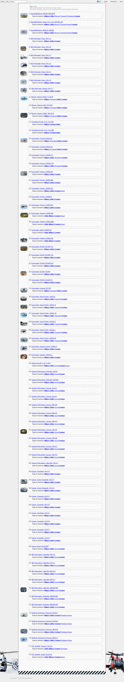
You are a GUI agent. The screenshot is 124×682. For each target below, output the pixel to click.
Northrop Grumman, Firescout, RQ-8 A (44, 613)
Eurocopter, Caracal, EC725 (41, 288)
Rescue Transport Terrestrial (62, 16)
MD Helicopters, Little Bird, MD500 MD (44, 588)
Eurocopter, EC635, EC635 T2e (42, 255)
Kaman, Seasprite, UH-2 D (40, 538)
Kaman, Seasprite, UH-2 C (40, 530)
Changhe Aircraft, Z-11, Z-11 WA (42, 122)
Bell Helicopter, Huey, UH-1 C (41, 55)
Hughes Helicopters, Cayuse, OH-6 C (44, 446)
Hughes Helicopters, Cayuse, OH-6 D (44, 455)
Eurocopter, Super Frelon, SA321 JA (43, 313)
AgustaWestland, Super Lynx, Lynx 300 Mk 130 (47, 22)
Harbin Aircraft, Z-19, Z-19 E (41, 363)
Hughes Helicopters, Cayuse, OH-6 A (44, 430)
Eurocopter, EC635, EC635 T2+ (42, 247)
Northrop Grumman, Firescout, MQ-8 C (44, 638)
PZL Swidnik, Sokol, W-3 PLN (41, 654)
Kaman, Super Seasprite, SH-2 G (42, 488)
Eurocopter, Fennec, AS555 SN (42, 188)
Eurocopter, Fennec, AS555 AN (42, 172)
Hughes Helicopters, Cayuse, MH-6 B (44, 405)
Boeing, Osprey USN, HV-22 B (42, 105)
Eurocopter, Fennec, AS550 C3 (42, 155)
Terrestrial (55, 141)
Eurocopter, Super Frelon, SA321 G (43, 305)
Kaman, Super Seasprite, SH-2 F (42, 480)
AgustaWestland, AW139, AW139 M (43, 14)
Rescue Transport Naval (60, 24)
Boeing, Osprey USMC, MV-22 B (42, 113)
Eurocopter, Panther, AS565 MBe (42, 222)
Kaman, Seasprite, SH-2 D (40, 471)
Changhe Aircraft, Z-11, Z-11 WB (42, 130)
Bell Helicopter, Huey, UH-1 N (41, 80)
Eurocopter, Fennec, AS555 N (41, 197)
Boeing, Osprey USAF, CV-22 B (42, 97)
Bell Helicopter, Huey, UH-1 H (41, 72)
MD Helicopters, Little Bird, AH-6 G (43, 555)
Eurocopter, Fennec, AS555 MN (42, 180)
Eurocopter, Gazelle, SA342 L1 (42, 355)
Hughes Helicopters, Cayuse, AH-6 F (44, 396)
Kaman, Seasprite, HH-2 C (40, 496)
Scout (54, 374)
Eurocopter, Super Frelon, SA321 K (43, 321)
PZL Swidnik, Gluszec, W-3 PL (42, 646)
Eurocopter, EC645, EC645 (40, 272)
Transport (55, 99)
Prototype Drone (58, 615)
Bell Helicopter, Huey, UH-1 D (41, 63)
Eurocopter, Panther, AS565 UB (42, 238)
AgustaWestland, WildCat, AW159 (42, 30)
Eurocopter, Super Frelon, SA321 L (43, 330)
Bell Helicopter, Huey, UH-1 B (41, 47)
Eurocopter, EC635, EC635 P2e (42, 263)
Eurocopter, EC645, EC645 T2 (41, 280)
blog (121, 1)
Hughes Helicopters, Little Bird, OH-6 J (44, 463)
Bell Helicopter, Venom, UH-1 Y (42, 88)
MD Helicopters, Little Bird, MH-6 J (43, 579)
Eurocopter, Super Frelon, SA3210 (43, 296)
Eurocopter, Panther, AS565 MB (42, 213)
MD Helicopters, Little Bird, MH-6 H (43, 571)
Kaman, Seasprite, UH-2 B (40, 521)
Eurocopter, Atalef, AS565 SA (41, 230)
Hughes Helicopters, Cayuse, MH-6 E (44, 413)
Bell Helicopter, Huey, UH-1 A (41, 38)
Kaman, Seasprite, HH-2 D (40, 505)
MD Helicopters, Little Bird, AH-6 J (43, 563)
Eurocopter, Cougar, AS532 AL (41, 138)
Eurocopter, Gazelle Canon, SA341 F (44, 346)
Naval (54, 191)
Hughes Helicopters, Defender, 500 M (44, 371)
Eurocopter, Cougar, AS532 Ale (42, 147)
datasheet (114, 1)
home (105, 1)
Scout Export (56, 366)
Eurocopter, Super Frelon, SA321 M (43, 338)
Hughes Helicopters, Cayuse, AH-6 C (44, 388)
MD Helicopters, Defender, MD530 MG (44, 604)
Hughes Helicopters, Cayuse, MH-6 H (44, 421)
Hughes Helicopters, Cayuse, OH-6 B (44, 438)
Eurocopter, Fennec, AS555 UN (42, 205)
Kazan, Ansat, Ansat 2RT (40, 546)
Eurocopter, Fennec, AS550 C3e (42, 163)
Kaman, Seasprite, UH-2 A (40, 513)
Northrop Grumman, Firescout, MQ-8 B (44, 629)
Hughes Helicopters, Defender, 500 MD (44, 380)
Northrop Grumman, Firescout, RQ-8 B (44, 621)
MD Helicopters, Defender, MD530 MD (44, 596)
